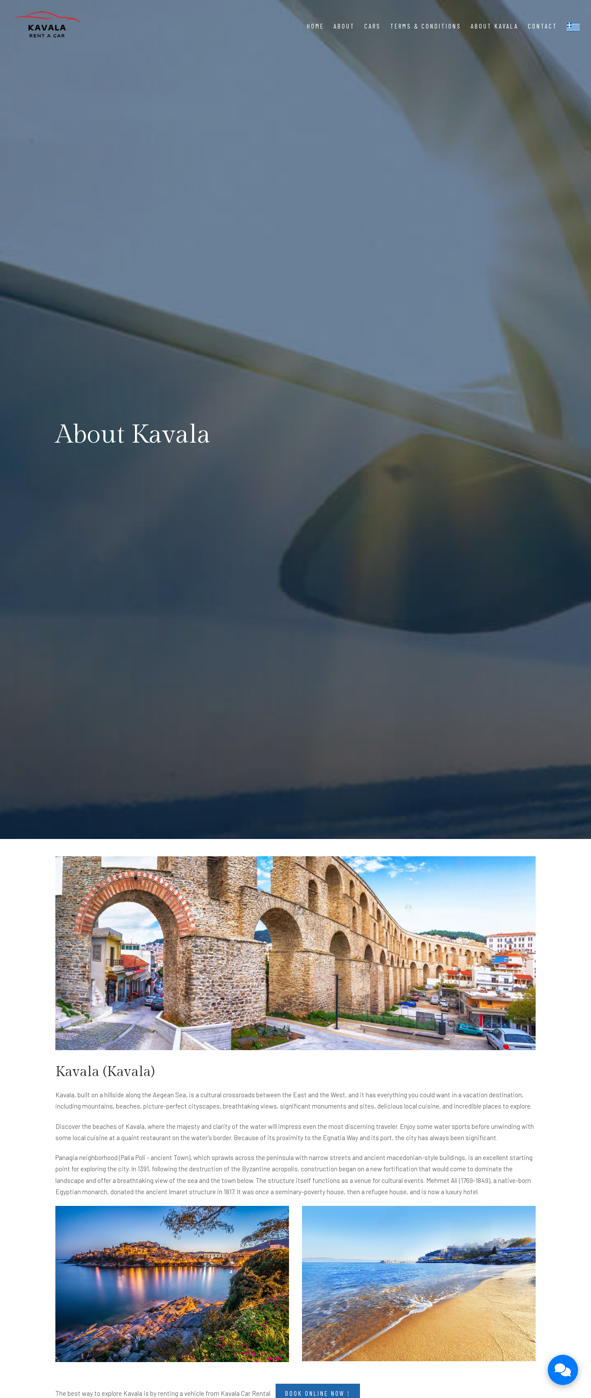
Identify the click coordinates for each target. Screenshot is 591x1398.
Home (315, 26)
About (344, 26)
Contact (542, 26)
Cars (372, 26)
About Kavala (494, 26)
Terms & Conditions (425, 26)
